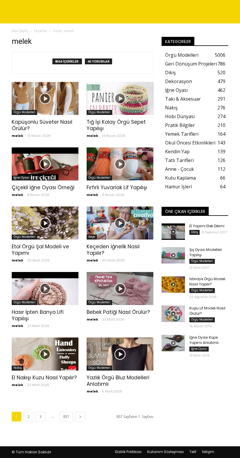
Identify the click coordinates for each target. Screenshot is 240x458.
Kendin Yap (177, 151)
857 (66, 416)
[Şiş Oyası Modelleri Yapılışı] (173, 255)
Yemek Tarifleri (181, 134)
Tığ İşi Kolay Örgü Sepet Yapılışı (116, 125)
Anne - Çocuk (179, 169)
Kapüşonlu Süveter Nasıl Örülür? (42, 125)
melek (17, 135)
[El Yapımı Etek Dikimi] (173, 231)
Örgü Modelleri (24, 112)
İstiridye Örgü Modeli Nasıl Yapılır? (207, 281)
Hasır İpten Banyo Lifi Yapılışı (38, 315)
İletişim (208, 451)
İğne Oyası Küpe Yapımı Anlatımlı (204, 340)
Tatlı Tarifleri (179, 160)
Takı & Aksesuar (183, 99)
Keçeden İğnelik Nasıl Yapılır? (113, 249)
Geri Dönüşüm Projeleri (191, 64)
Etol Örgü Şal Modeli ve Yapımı (40, 249)
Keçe (91, 237)
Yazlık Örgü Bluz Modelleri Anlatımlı (118, 381)
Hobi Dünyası (180, 116)
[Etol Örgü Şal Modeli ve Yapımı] (45, 223)
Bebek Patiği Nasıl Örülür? (118, 312)
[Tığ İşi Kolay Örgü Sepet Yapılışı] (120, 98)
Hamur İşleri (178, 186)
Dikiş (170, 72)
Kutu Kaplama (180, 178)
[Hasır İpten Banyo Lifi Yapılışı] (45, 288)
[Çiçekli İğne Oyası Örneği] (45, 163)
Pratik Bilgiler (180, 125)
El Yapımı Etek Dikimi (206, 225)
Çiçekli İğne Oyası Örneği (43, 187)
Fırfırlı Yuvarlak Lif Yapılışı (117, 187)
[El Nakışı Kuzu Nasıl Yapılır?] (45, 354)
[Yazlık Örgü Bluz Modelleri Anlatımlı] (120, 354)
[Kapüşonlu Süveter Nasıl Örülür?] (45, 98)
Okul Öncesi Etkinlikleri (190, 143)
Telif (192, 451)
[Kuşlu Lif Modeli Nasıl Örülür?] (173, 314)
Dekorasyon (178, 81)
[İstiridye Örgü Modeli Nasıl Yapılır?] (173, 284)
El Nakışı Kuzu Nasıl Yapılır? (44, 377)
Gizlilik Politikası (128, 451)
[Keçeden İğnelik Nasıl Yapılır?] (120, 223)
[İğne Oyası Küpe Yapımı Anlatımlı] (173, 343)
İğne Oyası (21, 177)
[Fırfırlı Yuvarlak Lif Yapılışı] (120, 163)
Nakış (17, 368)
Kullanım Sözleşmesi (165, 451)
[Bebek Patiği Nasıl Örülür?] (120, 288)
